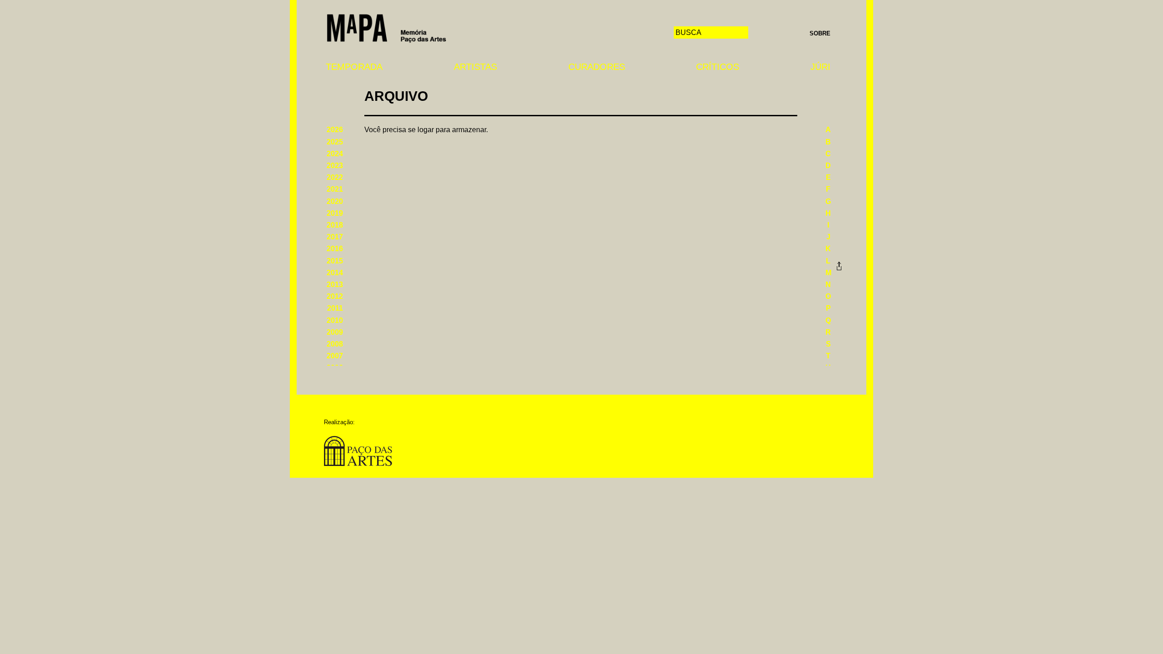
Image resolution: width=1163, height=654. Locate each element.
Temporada (354, 67)
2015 (335, 261)
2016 (335, 249)
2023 (335, 165)
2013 (335, 284)
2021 (335, 189)
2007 (335, 356)
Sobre (820, 33)
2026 (335, 130)
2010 (335, 320)
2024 (335, 154)
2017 (335, 237)
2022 (335, 177)
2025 (335, 142)
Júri (820, 67)
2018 (335, 225)
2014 (335, 273)
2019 (335, 213)
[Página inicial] (386, 27)
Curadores (596, 67)
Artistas (475, 67)
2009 (335, 332)
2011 (335, 308)
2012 (335, 296)
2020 (335, 201)
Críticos (717, 67)
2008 (335, 344)
